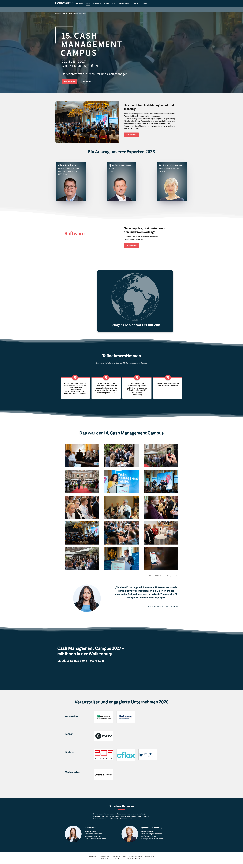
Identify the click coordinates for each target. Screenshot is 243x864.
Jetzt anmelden (69, 81)
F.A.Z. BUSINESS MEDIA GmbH (134, 859)
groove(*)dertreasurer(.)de (155, 839)
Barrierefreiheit (149, 856)
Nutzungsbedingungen (135, 856)
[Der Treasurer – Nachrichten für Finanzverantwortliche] (64, 3)
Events (65, 13)
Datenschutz (92, 856)
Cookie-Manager (105, 856)
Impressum (116, 856)
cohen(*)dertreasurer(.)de (98, 839)
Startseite (58, 13)
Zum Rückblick (87, 81)
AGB (124, 856)
